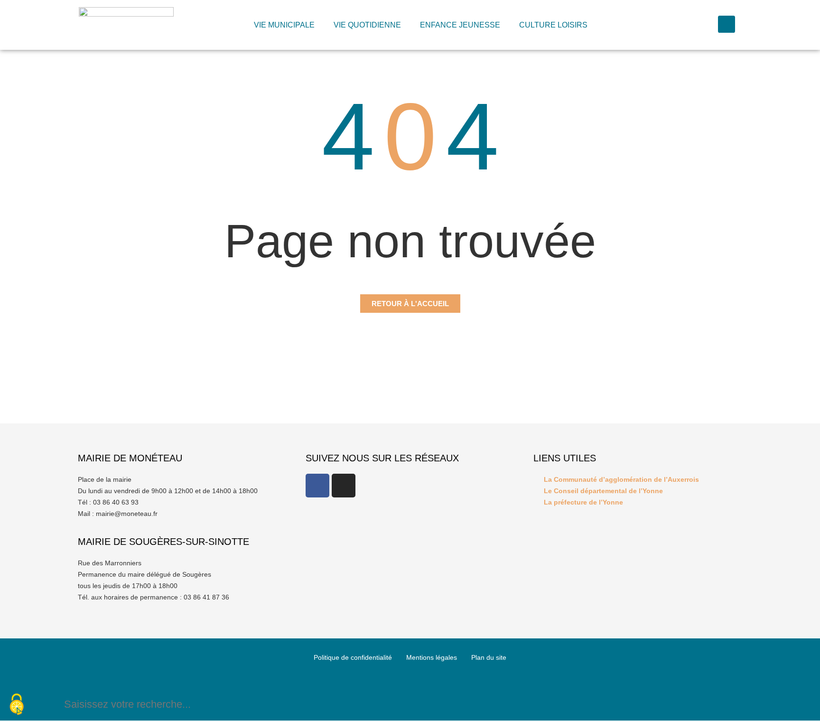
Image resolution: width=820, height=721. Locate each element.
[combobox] (398, 704)
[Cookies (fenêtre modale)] (16, 705)
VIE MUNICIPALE (284, 25)
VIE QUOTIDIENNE (367, 25)
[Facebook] (317, 485)
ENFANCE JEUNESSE (460, 25)
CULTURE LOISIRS (553, 25)
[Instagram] (343, 485)
